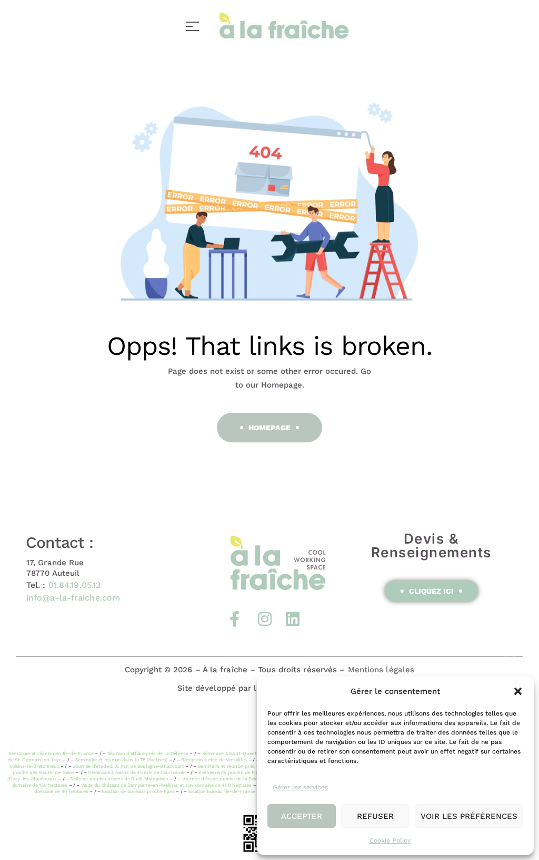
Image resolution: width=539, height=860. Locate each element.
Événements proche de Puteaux (234, 772)
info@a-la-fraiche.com (73, 598)
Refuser (375, 816)
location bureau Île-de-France (221, 791)
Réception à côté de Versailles (214, 759)
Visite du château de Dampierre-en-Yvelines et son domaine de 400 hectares (166, 785)
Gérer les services (300, 787)
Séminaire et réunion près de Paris (236, 766)
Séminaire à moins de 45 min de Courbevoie (136, 772)
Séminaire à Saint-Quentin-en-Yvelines (245, 753)
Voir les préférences (469, 816)
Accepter (301, 816)
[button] (518, 691)
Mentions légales (381, 669)
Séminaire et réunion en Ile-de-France (51, 753)
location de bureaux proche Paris (138, 791)
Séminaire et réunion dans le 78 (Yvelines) (121, 759)
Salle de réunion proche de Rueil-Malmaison (119, 778)
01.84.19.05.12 (74, 585)
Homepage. (282, 385)
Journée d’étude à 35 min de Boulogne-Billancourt (128, 766)
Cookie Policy (390, 840)
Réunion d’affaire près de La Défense (147, 753)
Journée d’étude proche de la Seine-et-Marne (233, 778)
